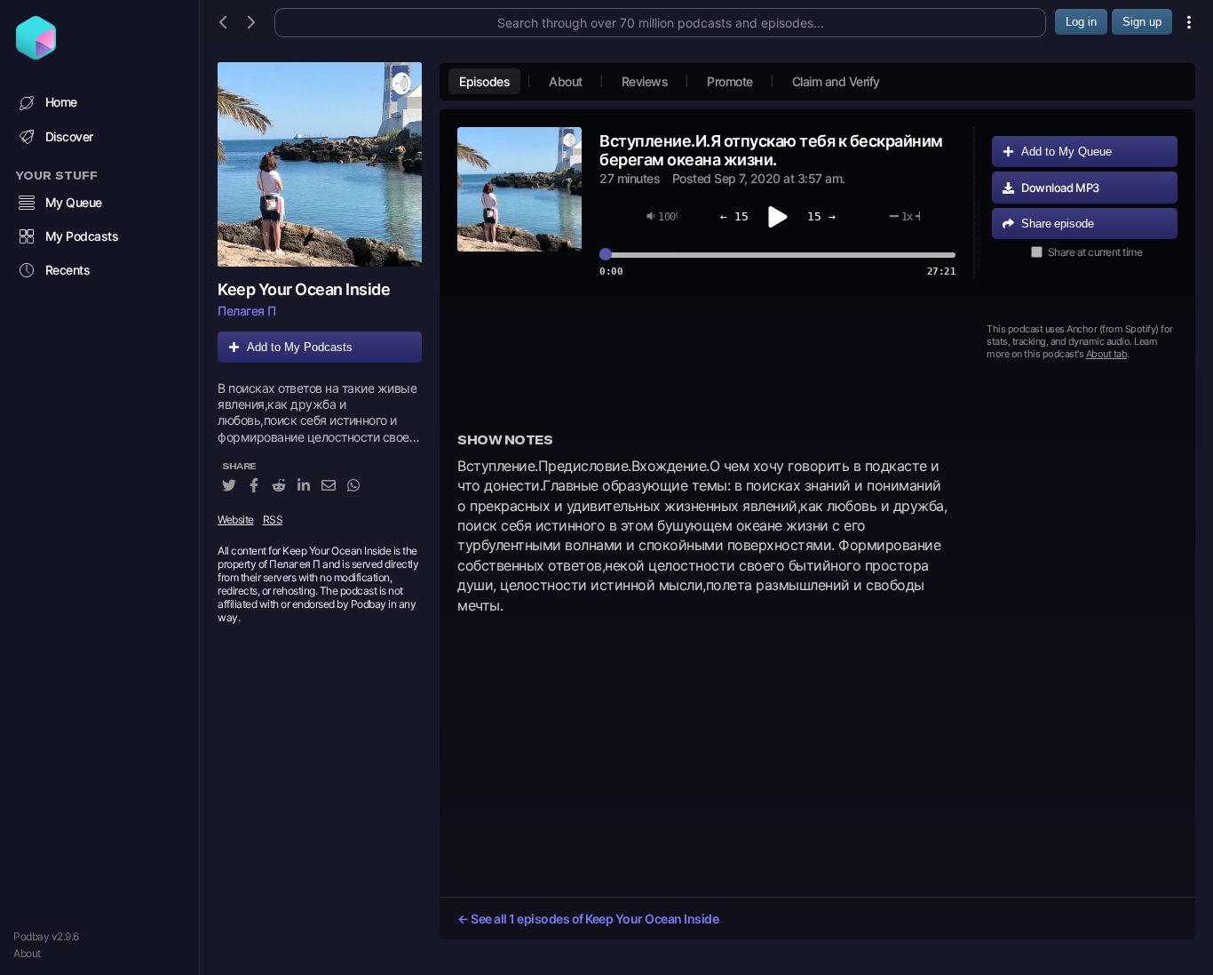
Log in (1081, 21)
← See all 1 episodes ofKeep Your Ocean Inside (587, 918)
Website (236, 519)
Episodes (484, 81)
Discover (69, 136)
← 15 (734, 216)
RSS (273, 519)
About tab (1107, 354)
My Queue (73, 202)
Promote (730, 81)
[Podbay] (36, 54)
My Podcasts (82, 236)
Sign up (1141, 21)
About (27, 953)
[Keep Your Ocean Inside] (320, 164)
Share (1057, 223)
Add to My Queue (1066, 151)
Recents (68, 269)
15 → (821, 216)
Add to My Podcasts (300, 347)
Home (61, 101)
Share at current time (1095, 252)
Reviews (645, 81)
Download (1060, 187)
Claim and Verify (836, 81)
